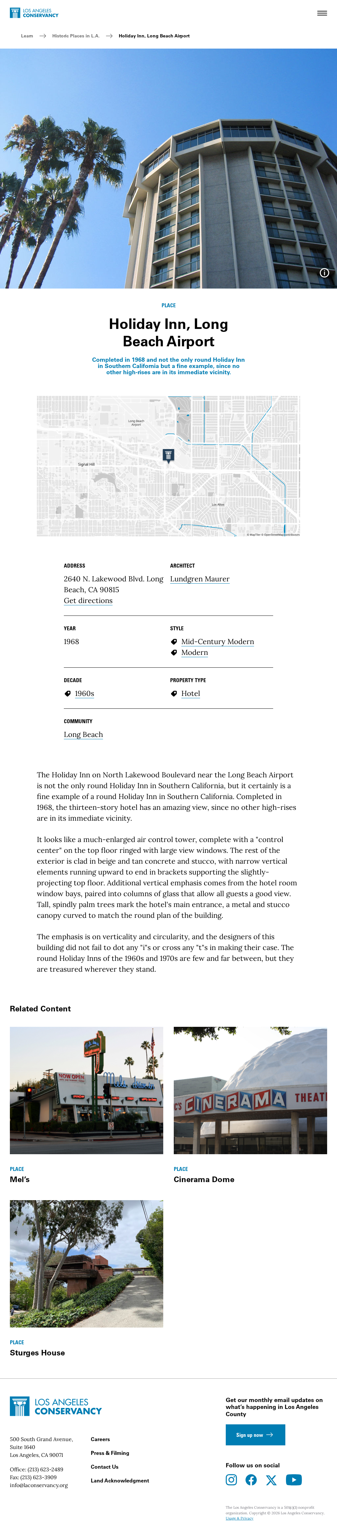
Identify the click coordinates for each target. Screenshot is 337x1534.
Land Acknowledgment (120, 1480)
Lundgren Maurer (200, 578)
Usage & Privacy (239, 1518)
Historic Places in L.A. (76, 36)
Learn (27, 36)
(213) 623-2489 (45, 1469)
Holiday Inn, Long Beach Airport (154, 36)
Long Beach (83, 734)
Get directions (88, 600)
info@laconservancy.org (39, 1485)
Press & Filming (110, 1453)
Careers (100, 1439)
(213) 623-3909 (38, 1477)
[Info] (324, 275)
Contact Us (104, 1466)
